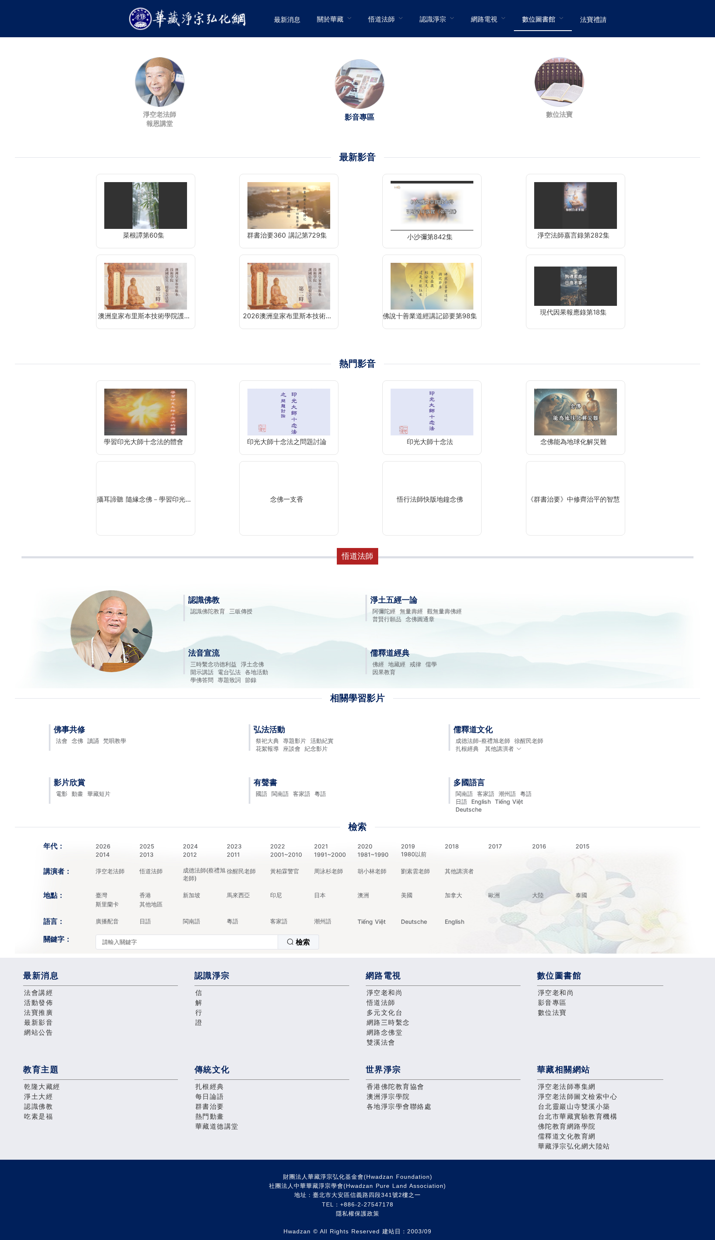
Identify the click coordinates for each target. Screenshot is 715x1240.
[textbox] (187, 942)
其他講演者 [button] (499, 748)
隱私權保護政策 (357, 1213)
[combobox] (207, 942)
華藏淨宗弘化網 (189, 18)
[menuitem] (287, 18)
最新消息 (287, 19)
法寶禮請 (593, 19)
